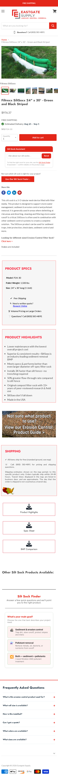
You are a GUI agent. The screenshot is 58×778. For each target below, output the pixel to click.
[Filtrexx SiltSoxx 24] (29, 63)
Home (4, 40)
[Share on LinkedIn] (14, 193)
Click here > (7, 241)
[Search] (53, 25)
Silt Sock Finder (44, 162)
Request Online (20, 306)
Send (46, 156)
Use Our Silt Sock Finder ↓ (17, 179)
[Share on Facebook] (3, 193)
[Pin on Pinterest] (19, 193)
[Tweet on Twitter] (9, 193)
